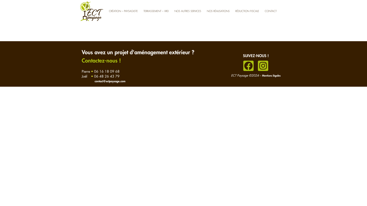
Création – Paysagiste (123, 11)
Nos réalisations (218, 11)
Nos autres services (187, 11)
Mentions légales (271, 76)
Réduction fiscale (247, 11)
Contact (271, 11)
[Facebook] (248, 66)
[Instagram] (263, 66)
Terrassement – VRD (156, 11)
